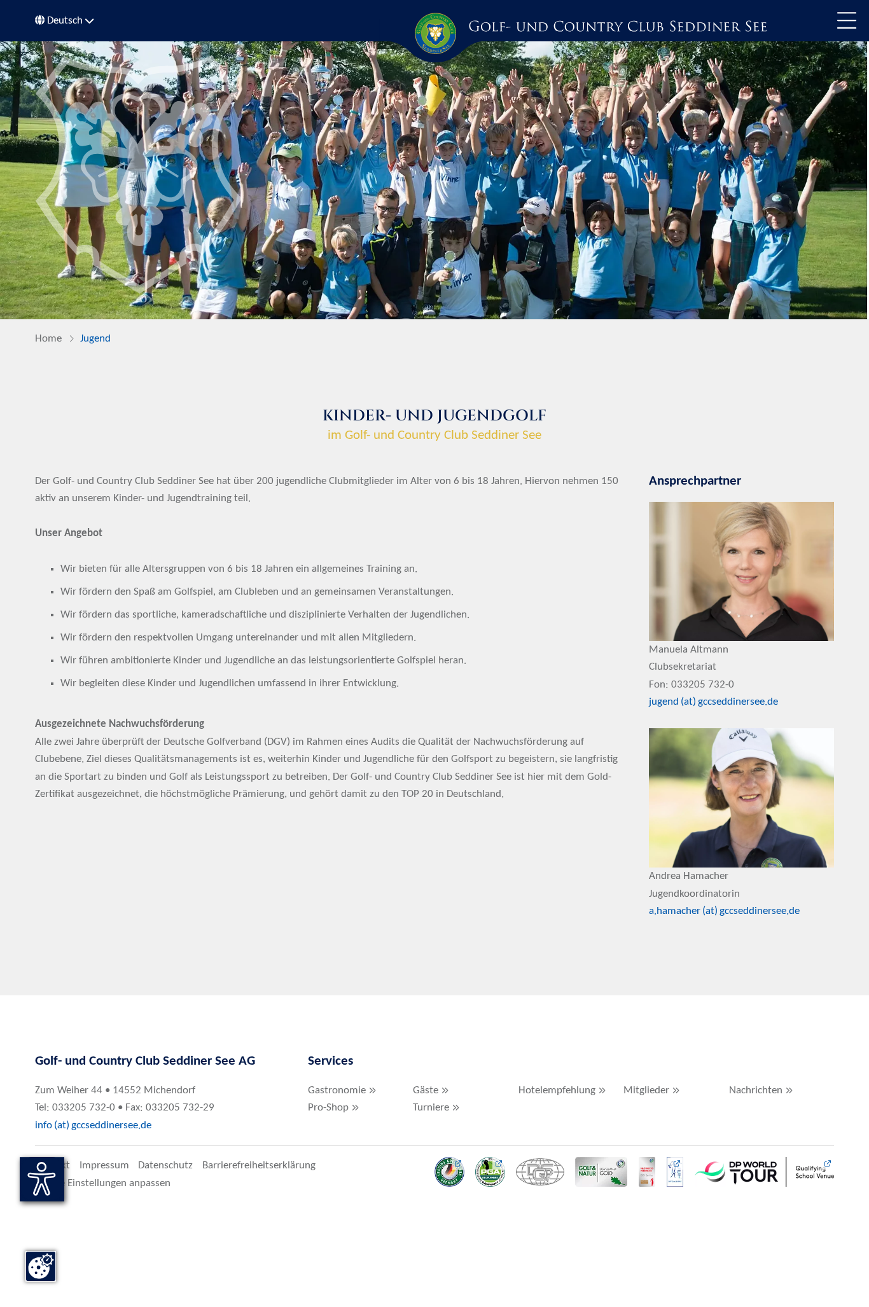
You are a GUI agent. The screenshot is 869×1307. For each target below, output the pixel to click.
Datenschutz (165, 1165)
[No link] (434, 180)
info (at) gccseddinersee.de (94, 1125)
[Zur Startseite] (434, 33)
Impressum (104, 1165)
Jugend (95, 338)
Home (48, 338)
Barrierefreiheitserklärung (259, 1165)
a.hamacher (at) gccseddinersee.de (724, 911)
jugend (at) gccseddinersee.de (713, 701)
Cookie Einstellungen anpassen (102, 1183)
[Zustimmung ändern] (40, 1266)
